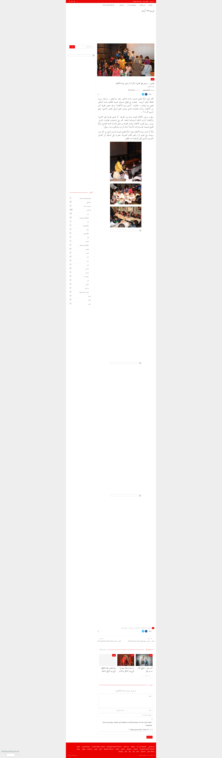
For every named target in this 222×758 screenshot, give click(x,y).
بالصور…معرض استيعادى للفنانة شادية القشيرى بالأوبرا (109, 641)
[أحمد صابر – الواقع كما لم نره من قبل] (144, 660)
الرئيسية (150, 5)
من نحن (152, 1)
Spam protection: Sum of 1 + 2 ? (141, 729)
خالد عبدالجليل (143, 628)
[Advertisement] (111, 28)
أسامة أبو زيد (131, 628)
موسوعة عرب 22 (131, 5)
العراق (87, 253)
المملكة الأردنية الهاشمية (84, 245)
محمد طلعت (149, 628)
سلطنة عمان (86, 277)
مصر (152, 79)
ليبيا (88, 222)
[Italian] (2, 751)
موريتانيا (87, 273)
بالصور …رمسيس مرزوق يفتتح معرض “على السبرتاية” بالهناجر (141, 641)
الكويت (87, 284)
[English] (14, 751)
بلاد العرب (121, 5)
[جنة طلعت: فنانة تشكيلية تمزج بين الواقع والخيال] (107, 660)
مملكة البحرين (86, 234)
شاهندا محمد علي (137, 628)
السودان (87, 269)
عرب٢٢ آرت (148, 11)
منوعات (89, 296)
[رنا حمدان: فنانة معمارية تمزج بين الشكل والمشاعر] (125, 660)
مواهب (89, 304)
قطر (88, 238)
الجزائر (87, 230)
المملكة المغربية (86, 226)
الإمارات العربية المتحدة (84, 292)
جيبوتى (84, 749)
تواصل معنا (145, 1)
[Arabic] (17, 751)
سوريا (87, 261)
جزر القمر (87, 288)
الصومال (87, 241)
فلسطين (87, 249)
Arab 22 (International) (108, 5)
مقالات (89, 300)
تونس (88, 265)
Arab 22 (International (85, 198)
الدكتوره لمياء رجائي (124, 628)
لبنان (88, 257)
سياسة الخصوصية (137, 1)
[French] (11, 751)
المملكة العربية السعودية (84, 218)
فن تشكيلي (142, 5)
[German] (8, 751)
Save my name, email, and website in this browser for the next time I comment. (127, 724)
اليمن (88, 281)
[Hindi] (5, 751)
